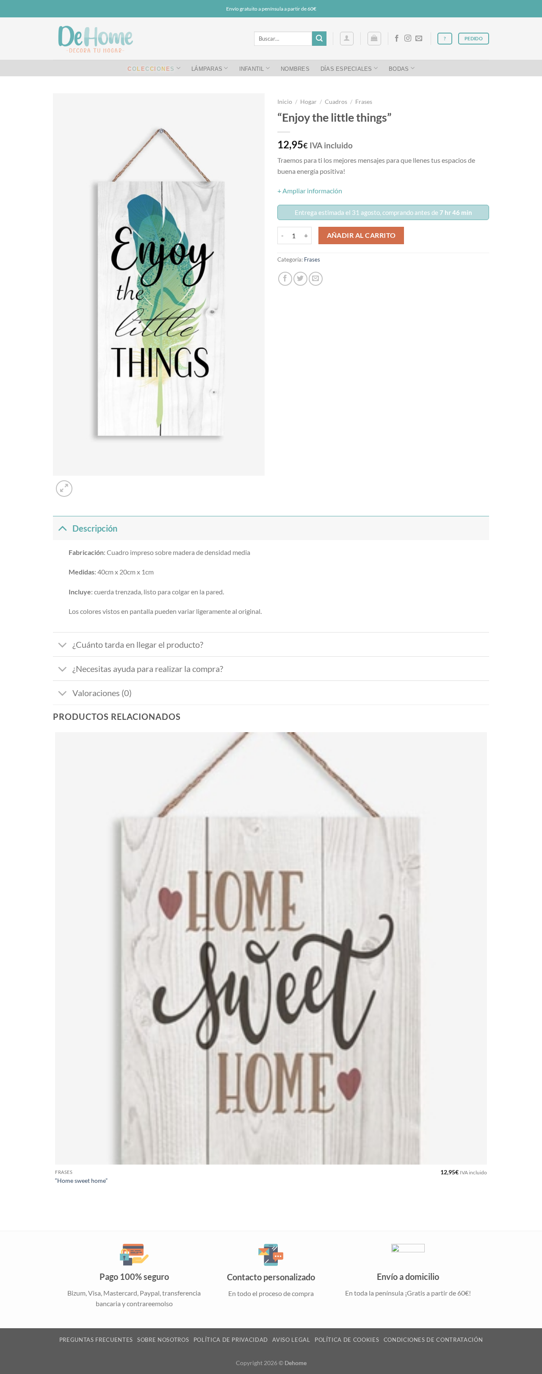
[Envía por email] (316, 279)
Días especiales (346, 68)
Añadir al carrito (361, 235)
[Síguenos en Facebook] (396, 38)
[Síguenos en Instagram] (407, 38)
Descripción (94, 528)
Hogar (308, 101)
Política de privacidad (231, 1339)
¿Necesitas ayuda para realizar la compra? (147, 668)
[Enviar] (319, 38)
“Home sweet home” (81, 1180)
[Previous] (57, 1215)
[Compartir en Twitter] (300, 279)
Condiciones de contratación (433, 1339)
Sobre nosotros (163, 1339)
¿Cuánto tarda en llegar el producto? (137, 644)
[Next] (84, 484)
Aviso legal (291, 1339)
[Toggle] (62, 528)
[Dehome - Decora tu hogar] (95, 38)
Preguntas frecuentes (96, 1339)
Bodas (399, 68)
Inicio (284, 101)
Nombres (295, 68)
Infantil (251, 68)
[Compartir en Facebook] (285, 279)
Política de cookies (347, 1339)
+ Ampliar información (309, 191)
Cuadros (336, 101)
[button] (347, 38)
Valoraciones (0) (102, 693)
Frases (363, 101)
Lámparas (206, 68)
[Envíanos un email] (418, 38)
